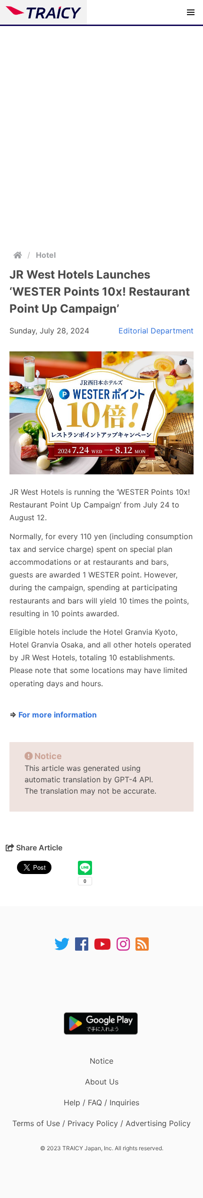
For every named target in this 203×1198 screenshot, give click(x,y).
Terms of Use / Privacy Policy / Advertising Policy (101, 1123)
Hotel (46, 255)
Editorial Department (156, 330)
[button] (190, 12)
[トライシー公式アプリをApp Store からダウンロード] (107, 981)
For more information (57, 714)
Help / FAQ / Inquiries (101, 1102)
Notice (101, 1061)
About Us (101, 1081)
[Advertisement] (101, 132)
